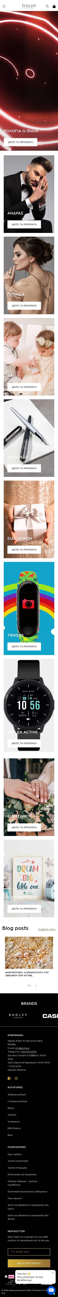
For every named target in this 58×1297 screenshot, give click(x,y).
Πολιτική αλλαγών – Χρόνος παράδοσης (22, 1183)
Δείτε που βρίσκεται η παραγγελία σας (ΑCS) (28, 1207)
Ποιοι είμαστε (15, 1198)
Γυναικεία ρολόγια (17, 1101)
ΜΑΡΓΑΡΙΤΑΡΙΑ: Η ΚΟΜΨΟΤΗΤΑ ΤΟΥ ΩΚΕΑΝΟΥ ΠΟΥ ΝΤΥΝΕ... (27, 974)
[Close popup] (53, 1273)
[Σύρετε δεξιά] (35, 985)
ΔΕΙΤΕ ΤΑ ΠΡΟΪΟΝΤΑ (20, 142)
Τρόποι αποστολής (18, 1161)
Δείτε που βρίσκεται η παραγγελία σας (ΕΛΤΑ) (28, 1217)
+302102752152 (28, 1052)
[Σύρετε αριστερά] (22, 985)
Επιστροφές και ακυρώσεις (22, 1174)
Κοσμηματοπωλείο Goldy (20, 1290)
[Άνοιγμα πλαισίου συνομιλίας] (51, 1290)
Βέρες (11, 1108)
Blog (10, 1135)
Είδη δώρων (14, 1128)
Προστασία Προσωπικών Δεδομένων (27, 1191)
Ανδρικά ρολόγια (17, 1094)
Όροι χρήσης (14, 1154)
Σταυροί (12, 1115)
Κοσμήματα (14, 1121)
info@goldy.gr (22, 1048)
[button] (3, 6)
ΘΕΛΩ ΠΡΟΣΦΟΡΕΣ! (29, 1263)
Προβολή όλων (47, 929)
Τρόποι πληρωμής (17, 1168)
